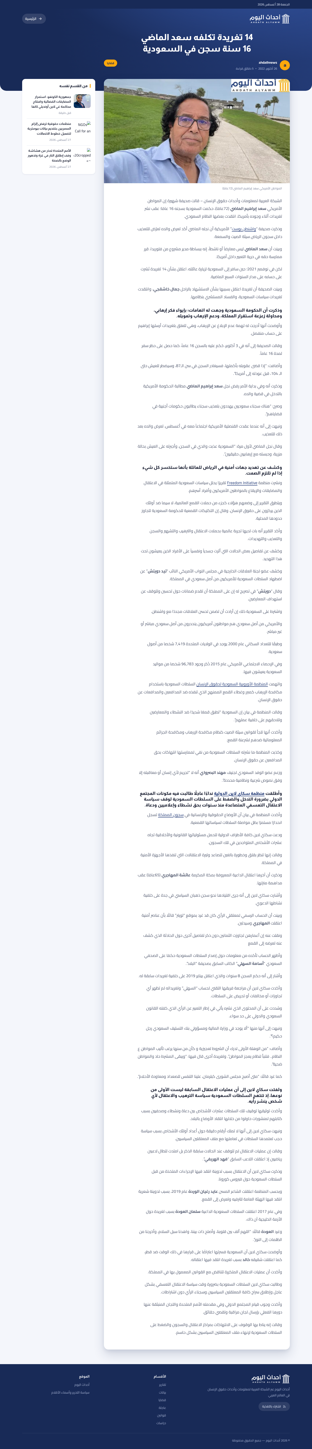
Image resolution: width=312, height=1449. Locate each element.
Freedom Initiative (242, 482)
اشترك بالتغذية (271, 1406)
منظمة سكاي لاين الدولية (239, 793)
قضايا (162, 1400)
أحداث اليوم (82, 1385)
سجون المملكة (171, 814)
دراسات (161, 1423)
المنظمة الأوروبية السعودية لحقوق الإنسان (232, 684)
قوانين (161, 1415)
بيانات (162, 1392)
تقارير (162, 1385)
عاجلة (162, 1408)
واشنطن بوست (244, 228)
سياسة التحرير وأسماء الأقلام (70, 1392)
